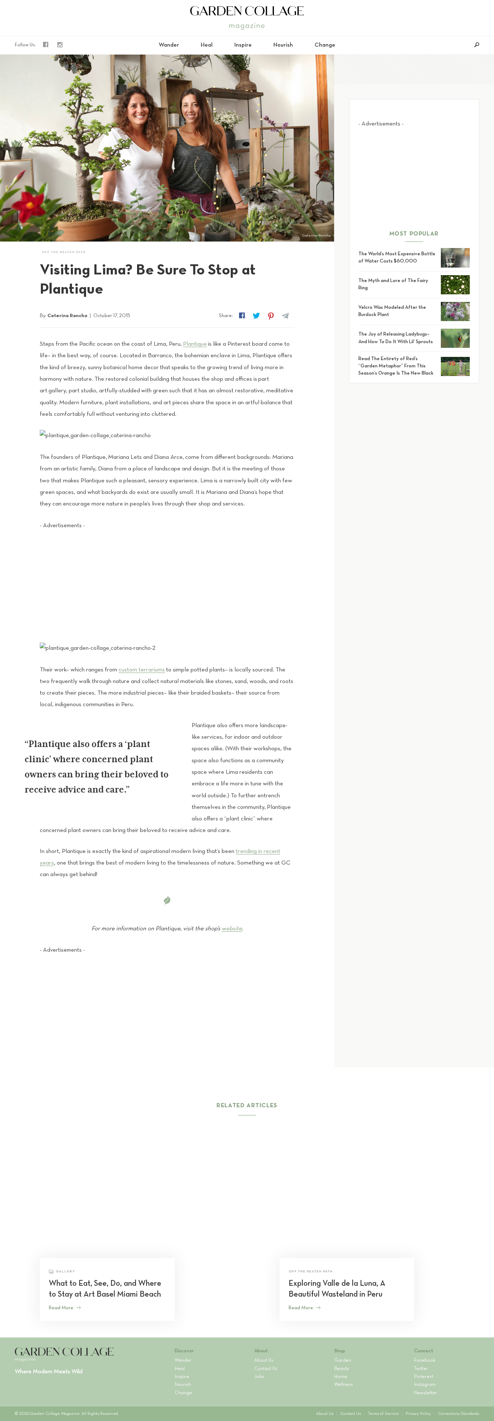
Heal (207, 45)
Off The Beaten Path (64, 252)
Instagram (425, 1385)
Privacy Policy (418, 1414)
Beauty (341, 1369)
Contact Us (265, 1369)
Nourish (283, 45)
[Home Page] (247, 11)
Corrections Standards (458, 1414)
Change (325, 45)
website (232, 928)
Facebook (424, 1360)
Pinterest (423, 1377)
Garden (342, 1360)
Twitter (421, 1369)
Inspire (243, 45)
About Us (263, 1360)
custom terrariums (142, 670)
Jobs (259, 1377)
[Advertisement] (167, 580)
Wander (169, 45)
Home (340, 1377)
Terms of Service (383, 1414)
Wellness (343, 1385)
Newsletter (425, 1393)
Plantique (195, 344)
